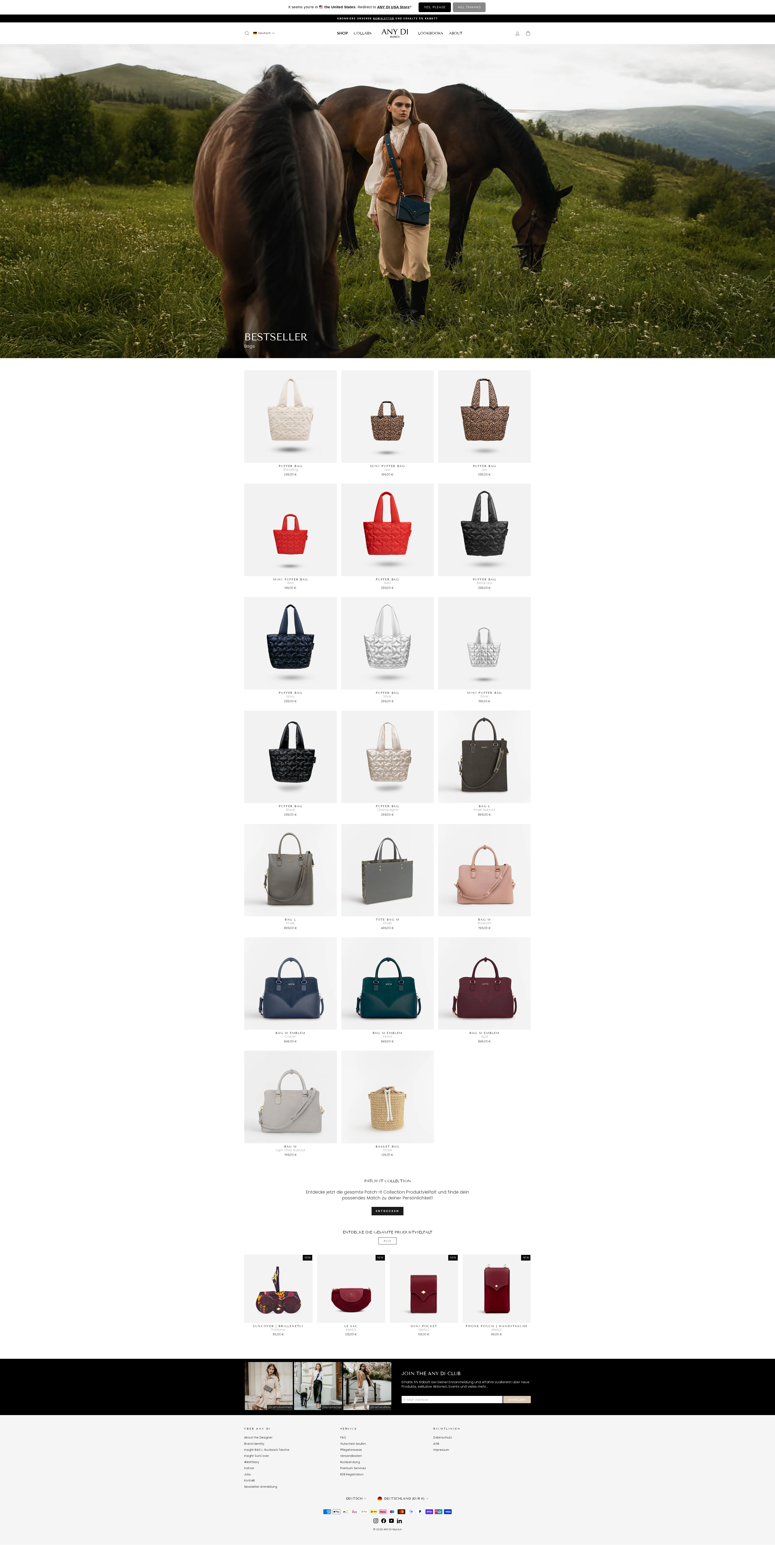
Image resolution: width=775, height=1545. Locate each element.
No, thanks (469, 7)
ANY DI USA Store (393, 7)
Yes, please (434, 7)
